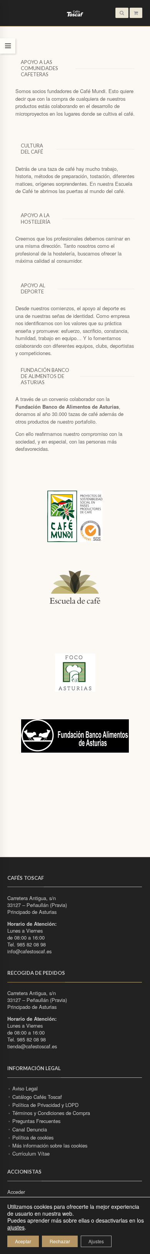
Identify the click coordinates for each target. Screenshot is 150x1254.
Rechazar (60, 1241)
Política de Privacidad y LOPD (45, 1104)
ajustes (16, 1227)
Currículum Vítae (31, 1153)
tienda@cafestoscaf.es (32, 1046)
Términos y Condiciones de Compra (51, 1112)
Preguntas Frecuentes (36, 1121)
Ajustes (96, 1241)
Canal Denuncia (29, 1129)
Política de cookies (32, 1137)
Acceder (16, 1191)
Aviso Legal (25, 1088)
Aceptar (23, 1241)
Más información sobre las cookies (49, 1145)
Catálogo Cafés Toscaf (37, 1096)
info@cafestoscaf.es (29, 951)
